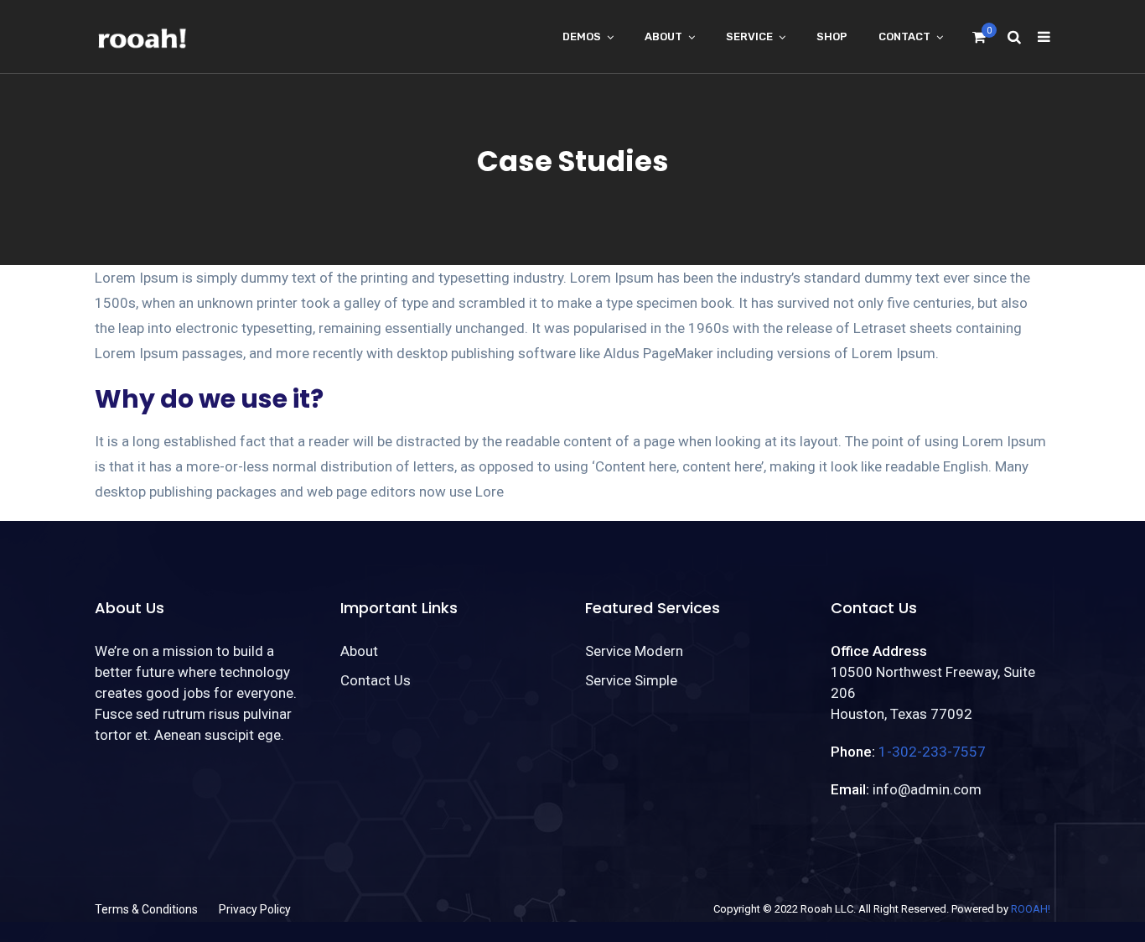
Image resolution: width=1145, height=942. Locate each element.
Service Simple (631, 680)
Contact (904, 36)
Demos (581, 36)
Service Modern (634, 651)
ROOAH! (1030, 909)
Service (749, 36)
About (663, 36)
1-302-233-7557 (932, 751)
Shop (831, 36)
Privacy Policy (255, 909)
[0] (979, 42)
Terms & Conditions (146, 909)
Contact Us (375, 680)
